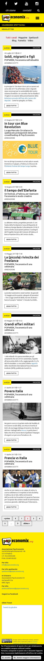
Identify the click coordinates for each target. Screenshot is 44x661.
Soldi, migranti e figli (19, 56)
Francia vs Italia (15, 458)
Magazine (22, 37)
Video (30, 40)
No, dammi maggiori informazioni (27, 658)
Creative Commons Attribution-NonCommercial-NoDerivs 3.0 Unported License (25, 643)
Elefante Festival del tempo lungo (17, 166)
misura (23, 430)
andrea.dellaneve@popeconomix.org (15, 588)
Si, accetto (6, 658)
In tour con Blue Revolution (16, 125)
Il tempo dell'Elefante (20, 190)
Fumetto (22, 40)
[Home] (15, 18)
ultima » (26, 523)
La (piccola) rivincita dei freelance (21, 259)
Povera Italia (13, 391)
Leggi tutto (11, 105)
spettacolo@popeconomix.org (13, 571)
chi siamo (10, 10)
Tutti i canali (11, 37)
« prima (7, 518)
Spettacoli (33, 37)
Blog (14, 40)
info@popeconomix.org (10, 565)
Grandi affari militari (19, 324)
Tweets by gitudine (10, 607)
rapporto (34, 363)
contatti (27, 10)
